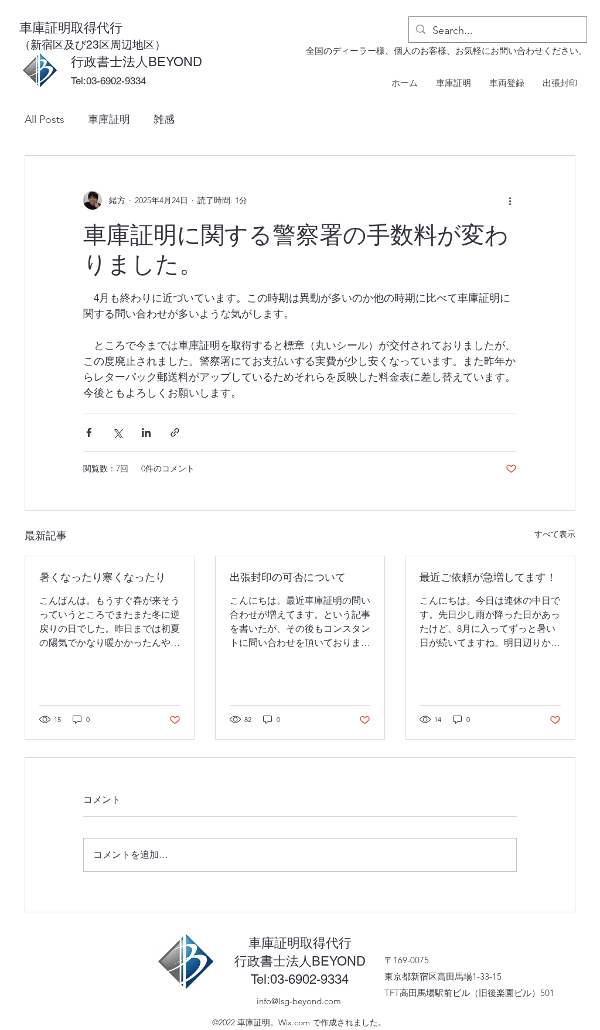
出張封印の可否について (288, 577)
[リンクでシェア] (174, 432)
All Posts (44, 119)
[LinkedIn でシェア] (146, 432)
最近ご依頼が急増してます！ (488, 577)
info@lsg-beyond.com (299, 1001)
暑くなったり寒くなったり (102, 577)
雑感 (164, 119)
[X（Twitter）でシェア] (117, 432)
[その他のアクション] (510, 200)
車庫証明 (109, 119)
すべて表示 (554, 534)
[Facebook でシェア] (88, 432)
